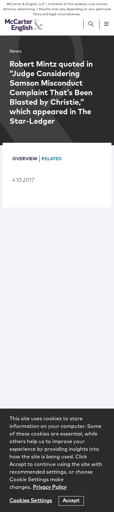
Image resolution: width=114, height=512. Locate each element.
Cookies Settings (31, 500)
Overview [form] (24, 159)
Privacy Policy (50, 487)
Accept (71, 500)
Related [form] (51, 159)
